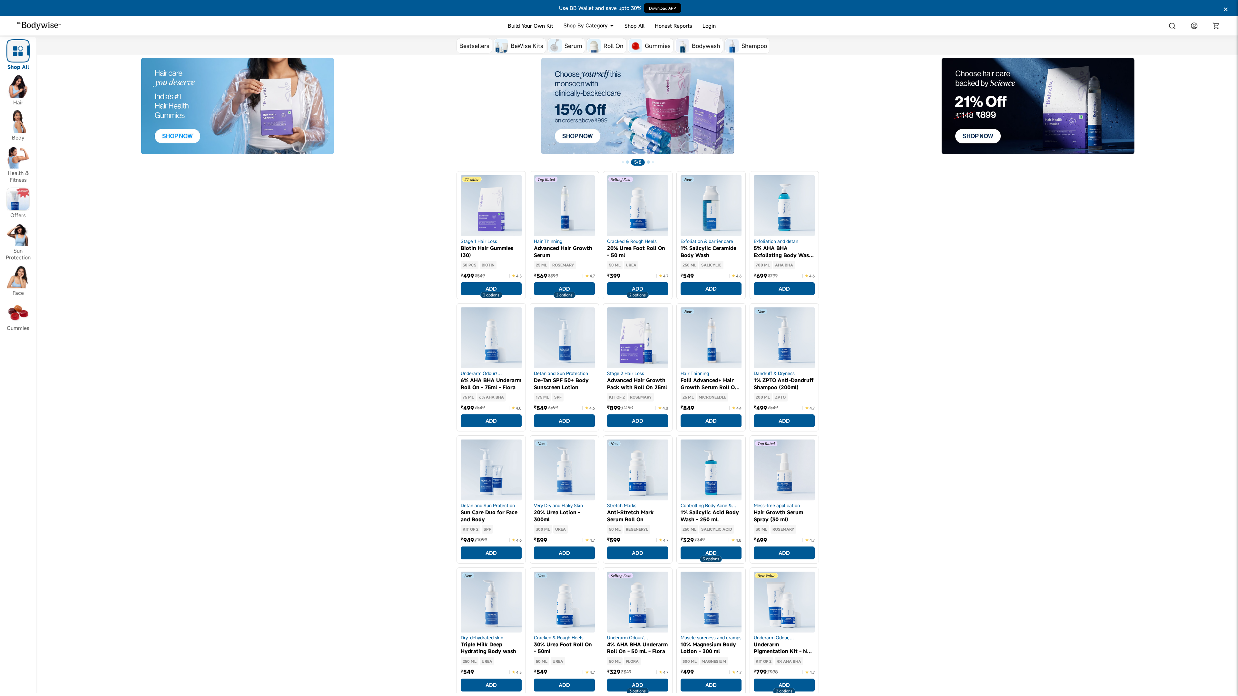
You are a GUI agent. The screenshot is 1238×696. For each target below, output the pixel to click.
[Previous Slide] (42, 113)
